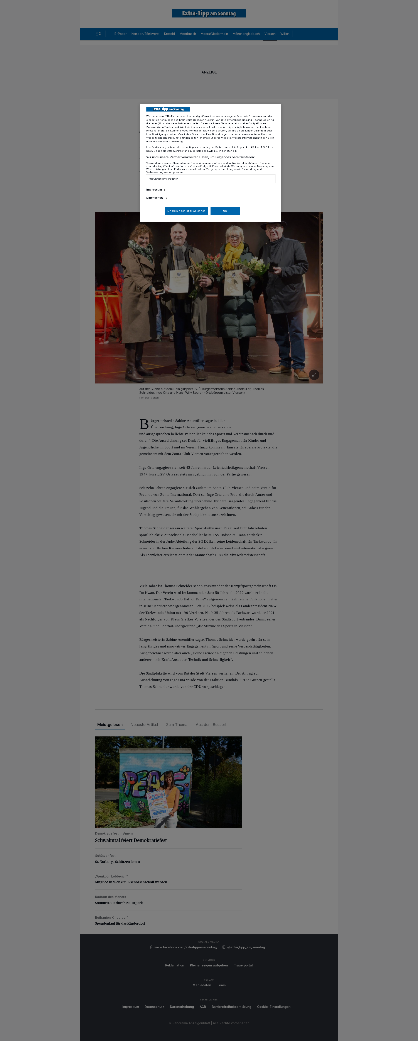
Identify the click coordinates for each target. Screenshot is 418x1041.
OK (225, 210)
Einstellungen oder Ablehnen (186, 210)
